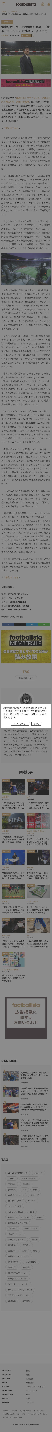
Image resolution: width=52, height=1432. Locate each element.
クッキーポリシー (20, 724)
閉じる (36, 724)
